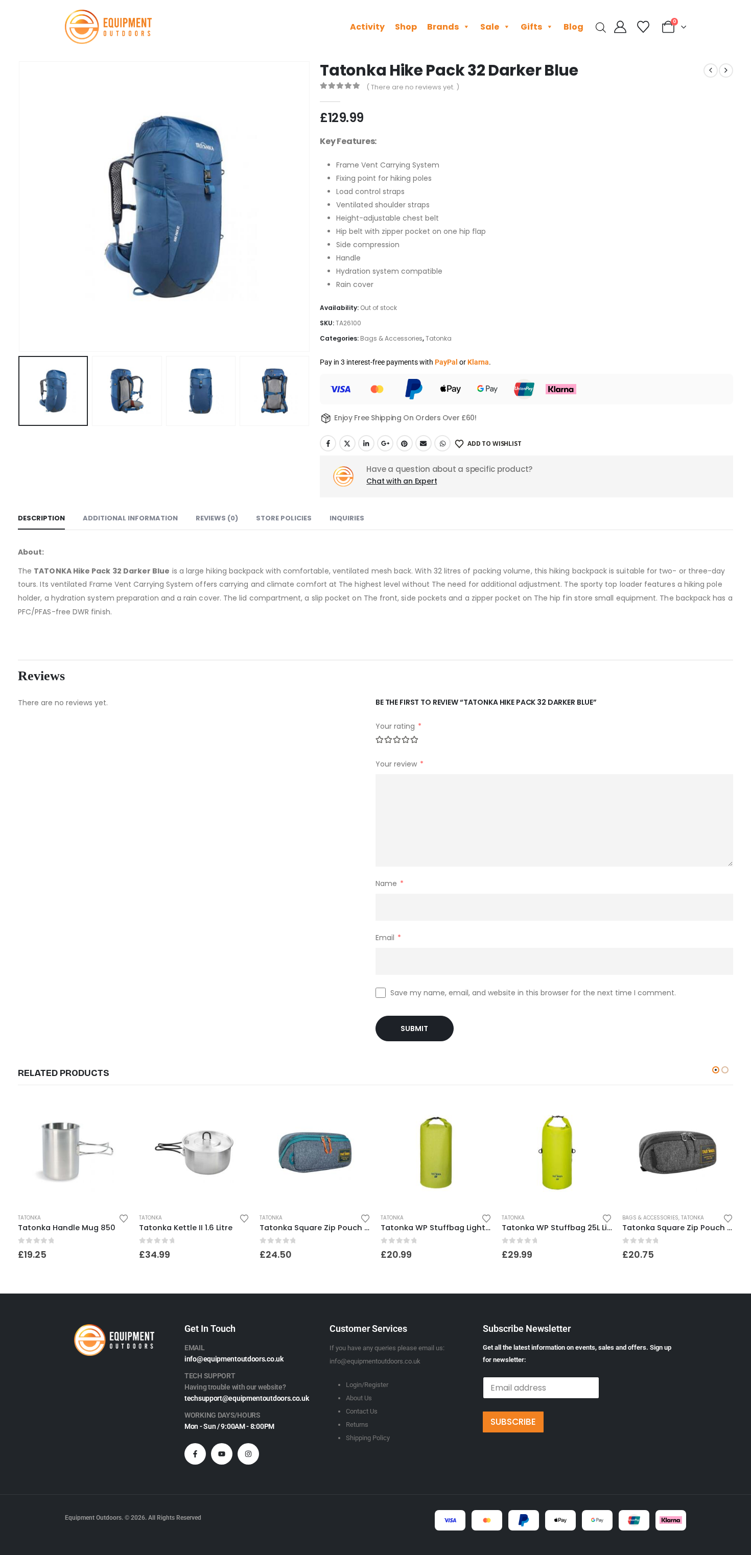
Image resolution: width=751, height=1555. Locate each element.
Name (389, 883)
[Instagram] (248, 1454)
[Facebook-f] (195, 1454)
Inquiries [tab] (347, 518)
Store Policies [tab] (284, 518)
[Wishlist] (643, 27)
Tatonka (439, 338)
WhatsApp (442, 443)
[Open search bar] (601, 26)
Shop (406, 27)
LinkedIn (366, 443)
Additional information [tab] (130, 518)
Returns (357, 1424)
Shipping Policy (368, 1438)
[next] (726, 70)
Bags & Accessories (391, 338)
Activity (367, 27)
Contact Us (362, 1411)
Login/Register (367, 1385)
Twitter (347, 443)
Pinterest (404, 443)
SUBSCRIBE (513, 1422)
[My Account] (620, 27)
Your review (399, 764)
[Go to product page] (73, 1152)
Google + (385, 443)
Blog (573, 27)
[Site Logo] (108, 27)
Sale (489, 27)
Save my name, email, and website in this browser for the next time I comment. (533, 993)
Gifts (531, 27)
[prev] (710, 70)
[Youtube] (221, 1454)
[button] (20, 206)
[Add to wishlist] (124, 1217)
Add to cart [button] (112, 1114)
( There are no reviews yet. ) (412, 87)
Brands (443, 27)
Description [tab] (41, 518)
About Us (359, 1398)
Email (423, 443)
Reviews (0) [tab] (217, 518)
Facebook (328, 443)
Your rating (398, 726)
